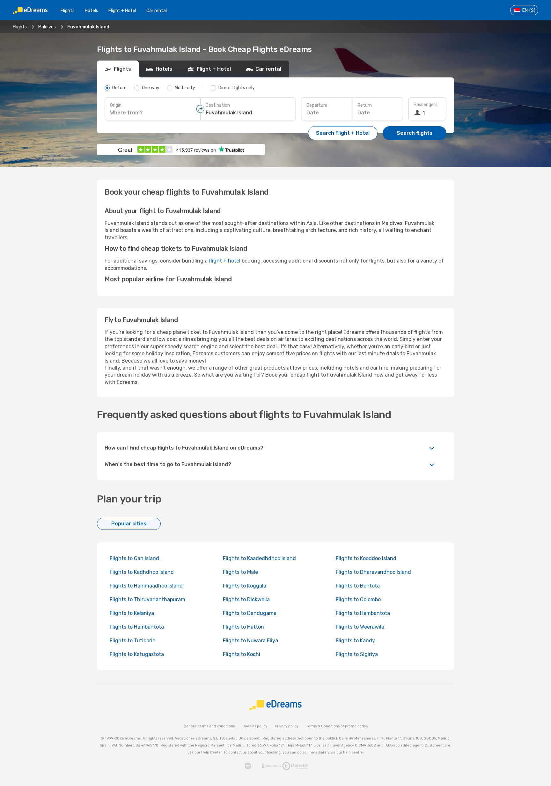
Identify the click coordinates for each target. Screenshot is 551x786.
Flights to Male (240, 572)
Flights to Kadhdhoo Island (142, 572)
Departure (316, 105)
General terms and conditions (209, 726)
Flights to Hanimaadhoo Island (146, 586)
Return (364, 105)
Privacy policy (286, 726)
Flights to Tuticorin (133, 641)
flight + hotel (224, 261)
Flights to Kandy (355, 641)
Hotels (91, 10)
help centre (353, 752)
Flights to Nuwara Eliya (250, 641)
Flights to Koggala (244, 586)
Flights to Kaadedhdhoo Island (259, 558)
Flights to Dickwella (246, 599)
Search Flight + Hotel (343, 133)
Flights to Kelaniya (132, 613)
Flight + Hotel (122, 10)
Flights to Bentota (358, 586)
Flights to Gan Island (134, 558)
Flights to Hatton (243, 627)
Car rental (156, 10)
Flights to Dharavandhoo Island (373, 572)
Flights (68, 10)
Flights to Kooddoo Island (366, 558)
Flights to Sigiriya (357, 654)
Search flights (414, 133)
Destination (218, 105)
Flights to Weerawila (360, 627)
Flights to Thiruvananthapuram (147, 599)
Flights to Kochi (241, 654)
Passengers (425, 104)
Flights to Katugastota (137, 654)
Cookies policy (254, 726)
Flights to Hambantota (363, 613)
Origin (115, 105)
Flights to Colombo (358, 599)
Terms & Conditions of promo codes (337, 726)
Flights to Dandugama (249, 613)
